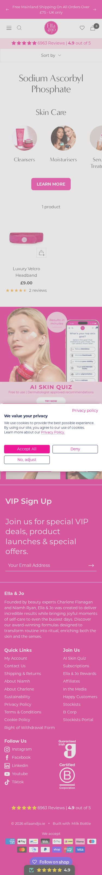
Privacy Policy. (53, 432)
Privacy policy (85, 410)
